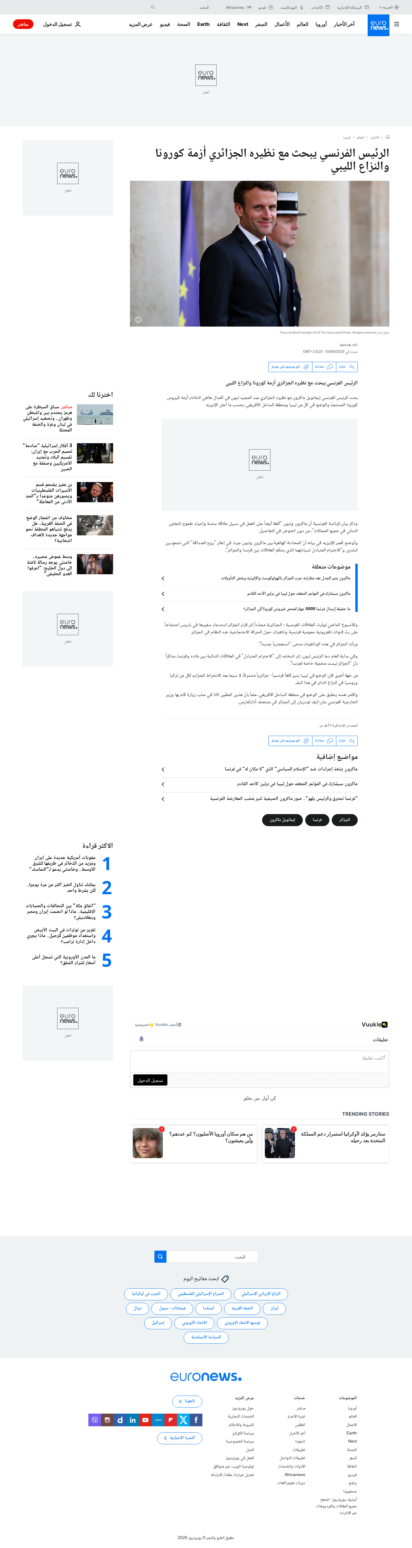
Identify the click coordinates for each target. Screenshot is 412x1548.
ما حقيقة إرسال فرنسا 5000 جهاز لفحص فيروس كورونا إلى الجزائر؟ (296, 609)
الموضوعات (348, 1399)
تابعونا (300, 1441)
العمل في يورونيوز (240, 1458)
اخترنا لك (100, 395)
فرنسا (346, 138)
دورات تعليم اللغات (291, 1483)
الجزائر (344, 819)
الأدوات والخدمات (291, 1466)
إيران (274, 1308)
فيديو (165, 24)
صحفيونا (350, 1491)
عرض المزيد (244, 1399)
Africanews (294, 1475)
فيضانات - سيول (172, 1308)
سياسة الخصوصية (240, 1441)
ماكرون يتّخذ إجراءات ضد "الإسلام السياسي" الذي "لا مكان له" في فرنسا (291, 769)
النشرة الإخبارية (182, 1438)
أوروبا (321, 24)
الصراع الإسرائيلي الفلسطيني (201, 1294)
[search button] (153, 7)
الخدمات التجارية (241, 1417)
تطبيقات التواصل (292, 1458)
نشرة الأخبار (296, 1417)
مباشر (23, 24)
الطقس (300, 1425)
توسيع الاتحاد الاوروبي (242, 1323)
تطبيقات (299, 1450)
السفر (261, 24)
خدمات (299, 1399)
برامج (353, 1483)
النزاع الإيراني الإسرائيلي (260, 1294)
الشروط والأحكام (241, 1425)
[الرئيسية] (387, 137)
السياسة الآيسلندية (206, 1337)
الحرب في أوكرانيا (146, 1294)
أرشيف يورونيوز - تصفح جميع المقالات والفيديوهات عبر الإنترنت (336, 1506)
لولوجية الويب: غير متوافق (233, 1466)
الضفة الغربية (242, 1308)
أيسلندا (208, 1308)
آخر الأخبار (344, 24)
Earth (203, 24)
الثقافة (223, 24)
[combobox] (183, 7)
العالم (302, 24)
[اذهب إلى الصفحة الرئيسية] (378, 25)
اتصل (250, 1450)
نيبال (137, 1308)
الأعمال (282, 24)
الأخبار (375, 138)
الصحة (183, 24)
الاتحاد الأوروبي (194, 1323)
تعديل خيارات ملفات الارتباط (232, 1475)
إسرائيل (158, 1323)
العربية (388, 7)
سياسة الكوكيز (243, 1433)
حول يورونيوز (243, 1408)
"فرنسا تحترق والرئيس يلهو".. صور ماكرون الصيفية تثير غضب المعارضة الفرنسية (284, 799)
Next (242, 24)
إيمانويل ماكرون (282, 819)
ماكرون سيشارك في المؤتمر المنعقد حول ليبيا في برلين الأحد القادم (298, 594)
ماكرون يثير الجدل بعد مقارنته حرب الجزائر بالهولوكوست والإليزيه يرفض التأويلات (285, 578)
